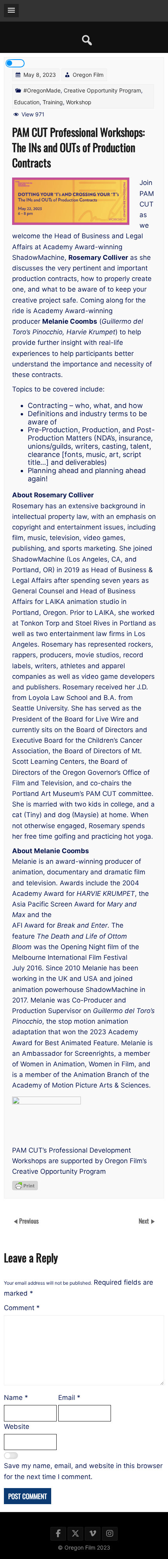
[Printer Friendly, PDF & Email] (25, 1185)
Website (16, 1426)
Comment (22, 1308)
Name (16, 1397)
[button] (11, 10)
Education (26, 102)
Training (53, 102)
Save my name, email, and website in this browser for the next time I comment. (83, 1471)
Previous (29, 1220)
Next (144, 1220)
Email (69, 1397)
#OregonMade (42, 90)
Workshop (78, 102)
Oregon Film (88, 74)
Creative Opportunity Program (102, 90)
